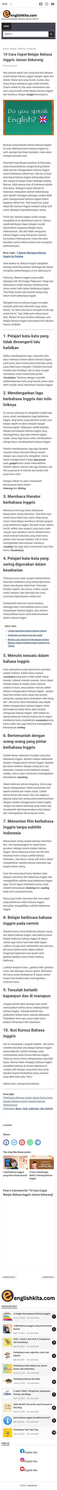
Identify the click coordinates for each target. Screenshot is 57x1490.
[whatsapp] (30, 1142)
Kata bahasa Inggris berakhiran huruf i (31, 1417)
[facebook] (6, 1142)
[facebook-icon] (41, 4)
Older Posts (48, 1277)
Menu (6, 26)
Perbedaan (28, 1108)
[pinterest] (22, 1142)
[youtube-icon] (52, 4)
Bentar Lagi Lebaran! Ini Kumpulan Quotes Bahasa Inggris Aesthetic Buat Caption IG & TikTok (29, 642)
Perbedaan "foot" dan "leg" (25, 1430)
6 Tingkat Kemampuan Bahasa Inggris (31, 1313)
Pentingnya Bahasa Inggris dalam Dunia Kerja (28, 1097)
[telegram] (38, 1142)
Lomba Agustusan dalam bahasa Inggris (27, 631)
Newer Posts (9, 1277)
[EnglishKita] (20, 14)
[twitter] (14, 1142)
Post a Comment (10, 66)
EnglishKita (32, 1486)
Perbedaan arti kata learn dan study (25, 635)
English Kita (30, 1452)
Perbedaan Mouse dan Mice (26, 1379)
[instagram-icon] (47, 4)
